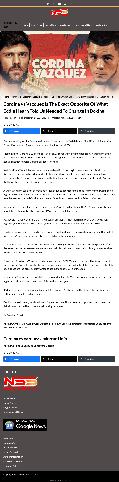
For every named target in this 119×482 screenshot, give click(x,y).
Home (25, 25)
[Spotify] (65, 3)
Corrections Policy (12, 461)
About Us (8, 438)
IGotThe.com (66, 480)
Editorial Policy (11, 465)
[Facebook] (53, 3)
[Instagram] (70, 3)
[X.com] (48, 3)
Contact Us (9, 442)
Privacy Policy (10, 447)
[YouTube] (59, 3)
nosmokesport (9, 118)
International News (83, 25)
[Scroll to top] (112, 466)
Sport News (36, 25)
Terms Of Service (11, 452)
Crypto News (66, 25)
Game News (50, 25)
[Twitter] (6, 372)
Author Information (13, 456)
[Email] (13, 372)
